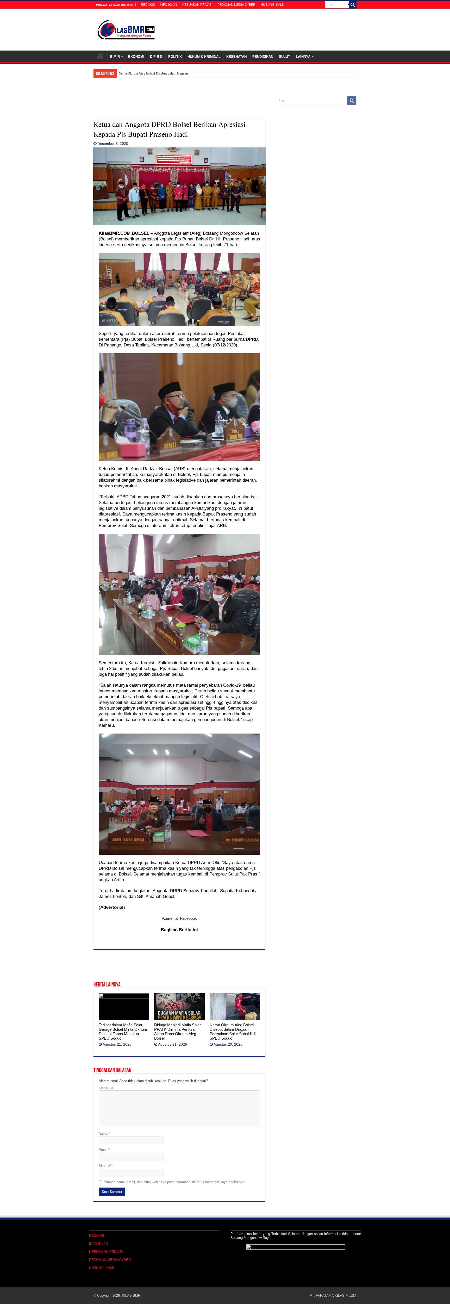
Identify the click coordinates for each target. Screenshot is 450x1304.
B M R (115, 57)
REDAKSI (148, 5)
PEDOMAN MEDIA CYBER (236, 5)
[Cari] (353, 5)
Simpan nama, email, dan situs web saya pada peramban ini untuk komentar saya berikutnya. (174, 1182)
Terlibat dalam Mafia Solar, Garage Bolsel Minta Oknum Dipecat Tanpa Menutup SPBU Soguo (123, 1031)
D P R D (156, 57)
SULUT (284, 57)
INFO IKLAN (168, 5)
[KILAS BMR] (126, 28)
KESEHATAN (236, 57)
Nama (104, 1133)
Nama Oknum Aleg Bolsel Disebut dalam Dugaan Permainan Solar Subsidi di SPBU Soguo (232, 1031)
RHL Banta (127, 73)
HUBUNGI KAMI (272, 5)
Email (104, 1150)
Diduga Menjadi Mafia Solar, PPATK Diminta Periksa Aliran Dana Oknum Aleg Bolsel (178, 1031)
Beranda (100, 56)
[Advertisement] (179, 106)
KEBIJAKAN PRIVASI (197, 5)
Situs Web (106, 1166)
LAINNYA (303, 57)
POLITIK (175, 57)
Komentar (106, 1087)
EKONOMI (136, 57)
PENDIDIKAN (262, 57)
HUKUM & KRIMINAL (204, 57)
